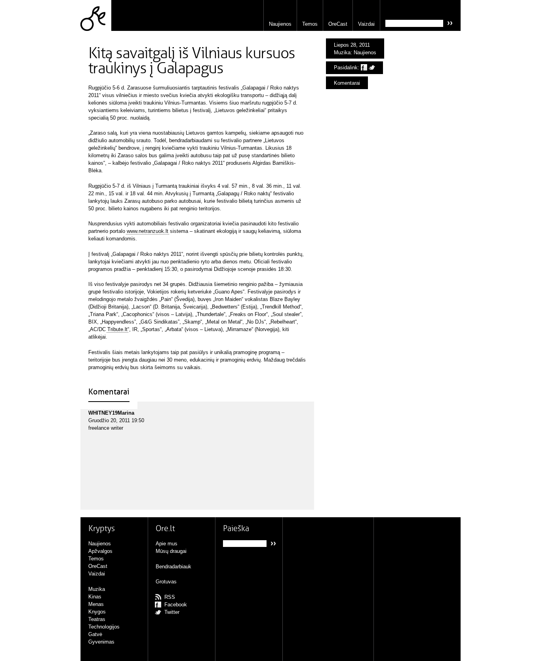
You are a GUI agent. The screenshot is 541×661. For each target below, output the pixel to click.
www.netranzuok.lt (147, 231)
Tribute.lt (117, 329)
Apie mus (166, 544)
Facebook (175, 605)
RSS (169, 597)
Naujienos (280, 24)
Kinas (94, 597)
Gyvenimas (101, 642)
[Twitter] (372, 67)
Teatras (96, 619)
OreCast (337, 24)
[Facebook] (364, 67)
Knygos (97, 612)
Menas (96, 604)
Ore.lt (96, 15)
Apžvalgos (100, 551)
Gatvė (95, 634)
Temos (310, 24)
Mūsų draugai (171, 551)
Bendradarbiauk (173, 567)
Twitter (171, 612)
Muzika (342, 52)
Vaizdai (366, 24)
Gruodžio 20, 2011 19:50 (116, 420)
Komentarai (347, 83)
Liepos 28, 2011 (352, 45)
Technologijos (104, 627)
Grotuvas (166, 582)
